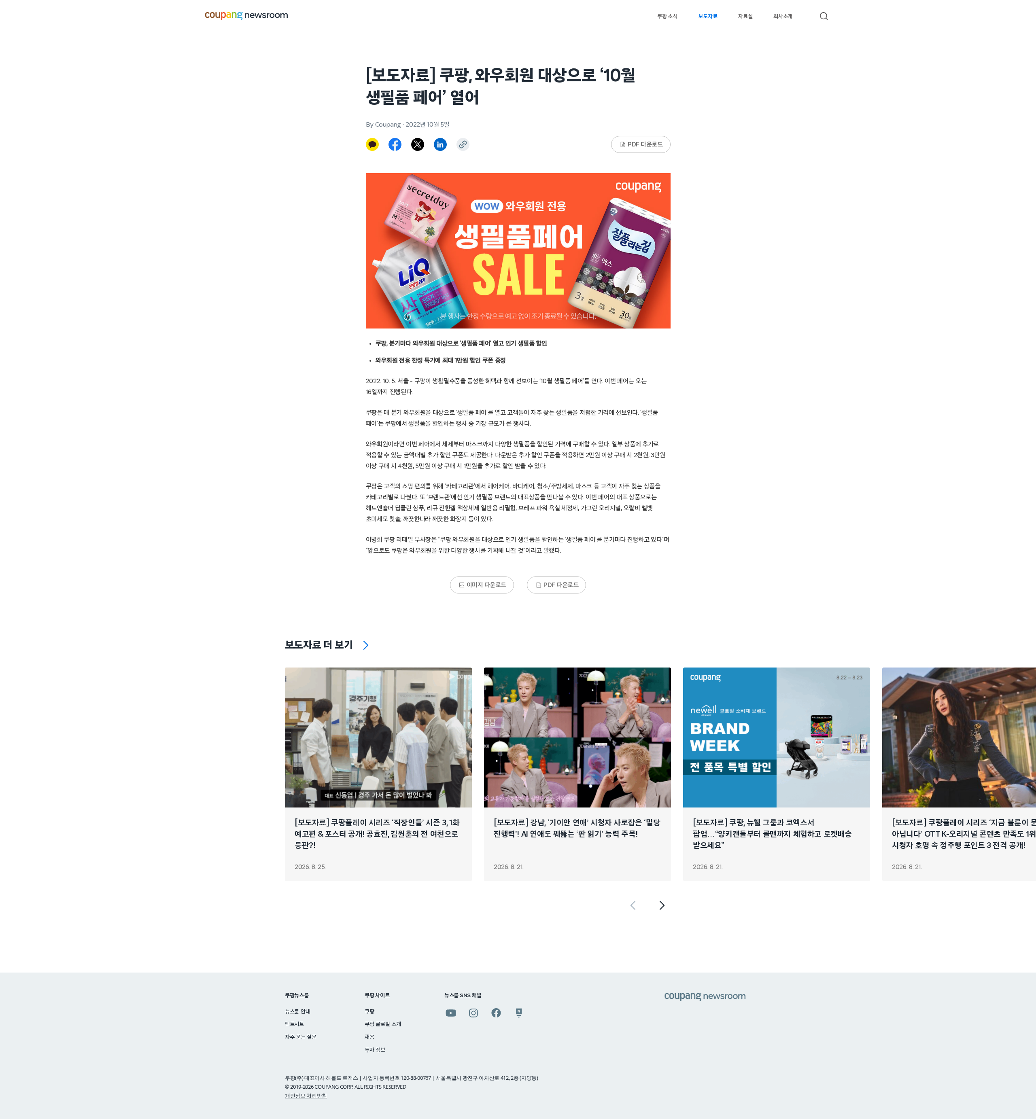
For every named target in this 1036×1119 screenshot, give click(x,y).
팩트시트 (294, 1024)
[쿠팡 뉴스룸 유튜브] (450, 1013)
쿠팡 (369, 1012)
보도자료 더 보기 (319, 645)
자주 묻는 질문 (300, 1037)
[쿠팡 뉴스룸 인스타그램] (473, 1013)
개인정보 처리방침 (306, 1095)
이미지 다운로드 (486, 585)
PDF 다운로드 (645, 144)
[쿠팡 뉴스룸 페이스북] (496, 1013)
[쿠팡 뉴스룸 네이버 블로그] (518, 1013)
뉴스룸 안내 (297, 1012)
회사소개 (782, 16)
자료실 (745, 16)
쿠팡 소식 (667, 16)
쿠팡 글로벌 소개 (383, 1024)
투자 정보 (375, 1050)
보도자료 (707, 16)
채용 (369, 1037)
